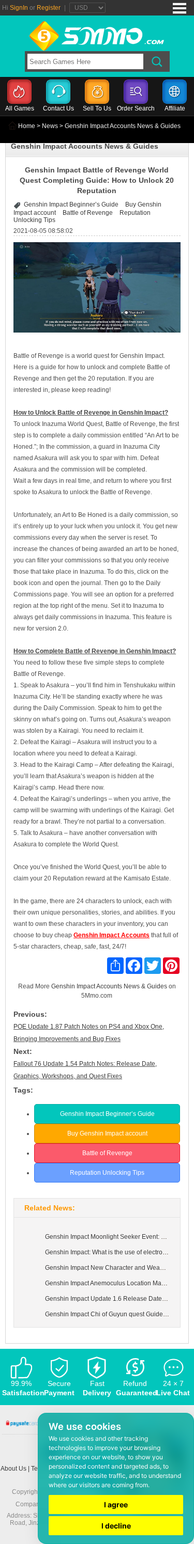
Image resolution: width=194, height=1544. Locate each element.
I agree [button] (116, 1504)
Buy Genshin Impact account (107, 1133)
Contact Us (58, 108)
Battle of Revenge (88, 212)
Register (49, 7)
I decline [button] (116, 1525)
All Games (19, 108)
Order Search (136, 108)
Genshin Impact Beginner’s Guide (71, 204)
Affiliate (175, 108)
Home (26, 126)
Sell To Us (97, 108)
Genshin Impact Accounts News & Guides (109, 986)
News (50, 126)
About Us (13, 1468)
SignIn (19, 7)
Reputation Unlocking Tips (107, 1172)
